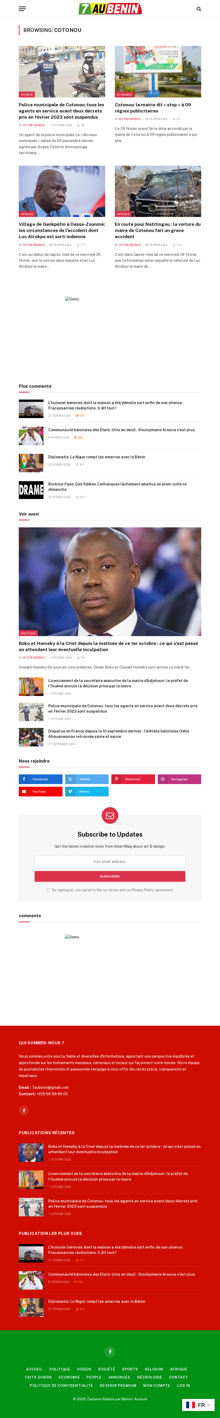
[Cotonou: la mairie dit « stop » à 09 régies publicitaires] (158, 71)
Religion (154, 1369)
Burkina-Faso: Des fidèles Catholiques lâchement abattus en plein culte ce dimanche (117, 487)
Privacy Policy (143, 890)
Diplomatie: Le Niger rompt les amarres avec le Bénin (96, 457)
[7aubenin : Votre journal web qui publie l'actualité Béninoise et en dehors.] (110, 8)
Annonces (119, 1377)
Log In (183, 1386)
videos (84, 1369)
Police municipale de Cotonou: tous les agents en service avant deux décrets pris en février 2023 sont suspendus (61, 111)
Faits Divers (38, 1377)
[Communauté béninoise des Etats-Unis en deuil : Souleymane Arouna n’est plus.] (31, 436)
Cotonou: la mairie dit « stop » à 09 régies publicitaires (153, 108)
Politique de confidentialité (61, 1386)
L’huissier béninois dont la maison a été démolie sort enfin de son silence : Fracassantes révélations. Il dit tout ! (116, 405)
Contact (178, 1377)
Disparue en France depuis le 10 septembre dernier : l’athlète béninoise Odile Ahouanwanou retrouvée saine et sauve (118, 734)
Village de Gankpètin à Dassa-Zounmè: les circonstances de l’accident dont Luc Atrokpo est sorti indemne (62, 230)
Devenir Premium (118, 1386)
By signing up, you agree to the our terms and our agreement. (113, 890)
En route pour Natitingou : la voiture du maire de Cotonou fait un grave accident (158, 230)
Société (27, 94)
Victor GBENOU (34, 125)
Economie (124, 94)
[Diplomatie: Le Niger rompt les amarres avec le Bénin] (31, 463)
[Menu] (22, 9)
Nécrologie (149, 1377)
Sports (130, 1369)
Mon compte (156, 1386)
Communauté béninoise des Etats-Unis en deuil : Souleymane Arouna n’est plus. (122, 430)
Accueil (34, 1369)
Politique (28, 633)
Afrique (27, 214)
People (93, 1377)
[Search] (198, 9)
